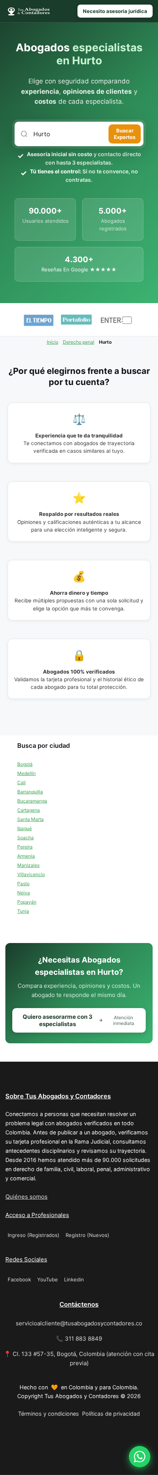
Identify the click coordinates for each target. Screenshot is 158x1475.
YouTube (47, 1279)
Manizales (28, 865)
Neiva (23, 893)
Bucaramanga (32, 801)
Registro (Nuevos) (87, 1235)
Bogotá (25, 764)
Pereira (25, 847)
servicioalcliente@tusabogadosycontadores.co (79, 1323)
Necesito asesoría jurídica (115, 11)
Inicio (52, 342)
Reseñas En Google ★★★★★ (79, 269)
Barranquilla (30, 792)
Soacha (25, 837)
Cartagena (28, 810)
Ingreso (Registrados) (33, 1235)
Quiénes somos (26, 1196)
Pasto (23, 883)
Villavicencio (31, 874)
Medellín (26, 773)
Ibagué (24, 828)
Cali (21, 782)
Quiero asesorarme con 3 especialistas (78, 1020)
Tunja (23, 911)
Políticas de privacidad (111, 1413)
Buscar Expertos (124, 133)
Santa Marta (30, 819)
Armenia (26, 856)
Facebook (19, 1279)
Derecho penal (78, 342)
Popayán (26, 902)
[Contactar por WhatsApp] (139, 1456)
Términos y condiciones (48, 1413)
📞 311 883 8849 (79, 1338)
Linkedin (74, 1279)
